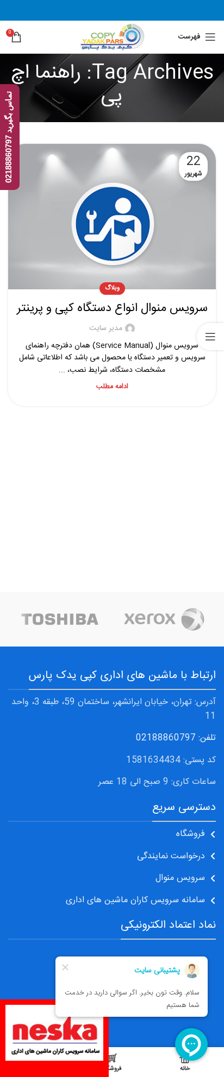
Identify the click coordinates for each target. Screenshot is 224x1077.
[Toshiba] (60, 619)
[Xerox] (164, 619)
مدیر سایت (105, 328)
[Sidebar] (210, 336)
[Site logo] (111, 37)
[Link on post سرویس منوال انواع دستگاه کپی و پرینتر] (112, 216)
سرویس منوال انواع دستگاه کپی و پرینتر (112, 308)
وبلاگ (112, 288)
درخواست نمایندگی (171, 856)
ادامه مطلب (112, 386)
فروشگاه (190, 834)
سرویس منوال (180, 878)
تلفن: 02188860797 (176, 738)
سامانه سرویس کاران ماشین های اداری (135, 900)
